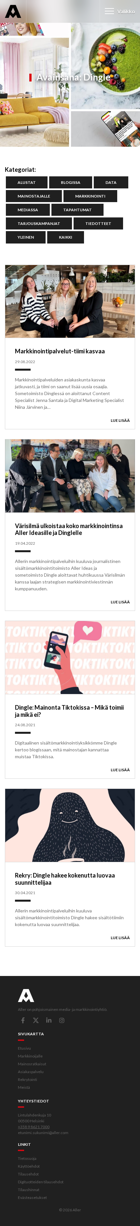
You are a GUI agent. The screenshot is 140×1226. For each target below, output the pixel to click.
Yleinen (26, 237)
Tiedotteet (98, 223)
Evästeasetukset (32, 1197)
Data (111, 182)
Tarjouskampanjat (39, 223)
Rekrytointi (27, 1079)
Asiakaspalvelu (31, 1071)
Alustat (27, 182)
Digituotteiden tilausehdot (40, 1181)
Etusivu (24, 1048)
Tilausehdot (28, 1174)
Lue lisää (120, 420)
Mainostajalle (34, 196)
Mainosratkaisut (32, 1063)
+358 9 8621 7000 (33, 1126)
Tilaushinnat (28, 1189)
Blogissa (70, 182)
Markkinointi (90, 196)
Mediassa (28, 209)
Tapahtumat (77, 209)
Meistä (24, 1087)
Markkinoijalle (30, 1056)
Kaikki (65, 237)
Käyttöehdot (29, 1166)
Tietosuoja (27, 1158)
